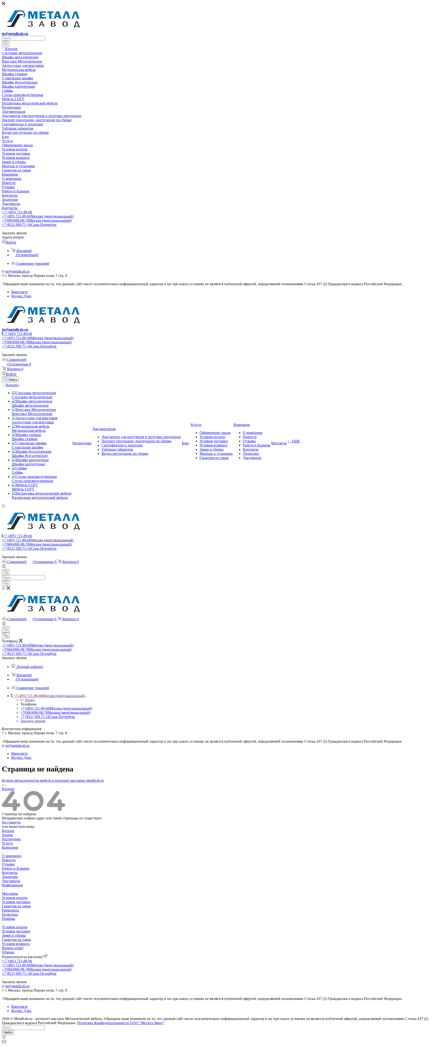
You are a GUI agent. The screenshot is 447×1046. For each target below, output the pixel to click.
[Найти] (6, 44)
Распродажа (11, 839)
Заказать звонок (33, 721)
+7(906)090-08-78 (37, 220)
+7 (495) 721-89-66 (17, 212)
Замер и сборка (14, 935)
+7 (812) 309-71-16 (29, 225)
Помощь (8, 919)
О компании (11, 856)
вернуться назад (21, 826)
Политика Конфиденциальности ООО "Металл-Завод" (121, 1023)
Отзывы (8, 864)
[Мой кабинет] (4, 567)
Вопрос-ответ (13, 948)
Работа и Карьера (15, 868)
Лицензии (10, 877)
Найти (8, 1032)
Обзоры (8, 952)
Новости (9, 860)
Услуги (7, 843)
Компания (10, 847)
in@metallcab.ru (15, 34)
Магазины (10, 893)
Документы (11, 881)
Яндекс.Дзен (21, 296)
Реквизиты (10, 910)
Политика (10, 914)
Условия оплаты (14, 898)
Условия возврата (16, 944)
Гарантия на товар (16, 906)
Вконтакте (19, 292)
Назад (29, 700)
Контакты (9, 873)
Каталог (8, 831)
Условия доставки (16, 902)
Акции (7, 835)
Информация (12, 885)
